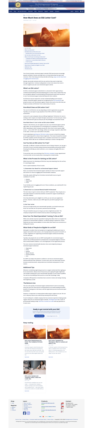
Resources (40, 11)
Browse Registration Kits (52, 316)
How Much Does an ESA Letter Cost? (33, 51)
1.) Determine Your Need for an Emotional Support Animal (36, 58)
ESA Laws (26, 405)
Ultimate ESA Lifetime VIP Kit (48, 406)
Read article (27, 357)
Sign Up (76, 11)
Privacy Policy (25, 419)
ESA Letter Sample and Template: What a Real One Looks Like (33, 377)
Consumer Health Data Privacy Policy (38, 419)
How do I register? (28, 404)
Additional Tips (28, 67)
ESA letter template (49, 153)
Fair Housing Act (57, 100)
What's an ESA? (27, 403)
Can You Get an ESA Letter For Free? (33, 55)
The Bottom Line (28, 68)
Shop (15, 11)
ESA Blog (26, 408)
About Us (26, 409)
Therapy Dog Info (28, 407)
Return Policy (50, 419)
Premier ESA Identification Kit (48, 410)
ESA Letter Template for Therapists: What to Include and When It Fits (58, 342)
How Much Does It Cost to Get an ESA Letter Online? (35, 53)
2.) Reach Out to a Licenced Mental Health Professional (35, 60)
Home (10, 11)
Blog (24, 15)
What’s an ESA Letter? (29, 50)
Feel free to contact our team (46, 301)
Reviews (51, 11)
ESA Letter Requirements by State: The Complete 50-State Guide (33, 342)
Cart (82, 11)
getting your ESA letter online (41, 134)
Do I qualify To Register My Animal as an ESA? (46, 8)
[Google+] (28, 414)
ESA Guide (30, 11)
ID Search (57, 11)
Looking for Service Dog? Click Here (74, 1)
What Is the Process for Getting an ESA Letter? (35, 56)
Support (46, 11)
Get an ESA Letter (39, 316)
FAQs (35, 11)
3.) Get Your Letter (29, 61)
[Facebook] (24, 414)
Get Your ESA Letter (22, 11)
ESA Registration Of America (71, 419)
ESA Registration (53, 299)
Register (13, 407)
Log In (72, 11)
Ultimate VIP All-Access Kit (47, 403)
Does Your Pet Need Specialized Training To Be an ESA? (37, 63)
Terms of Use (18, 419)
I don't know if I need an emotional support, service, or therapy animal (46, 1)
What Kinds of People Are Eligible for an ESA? (35, 65)
